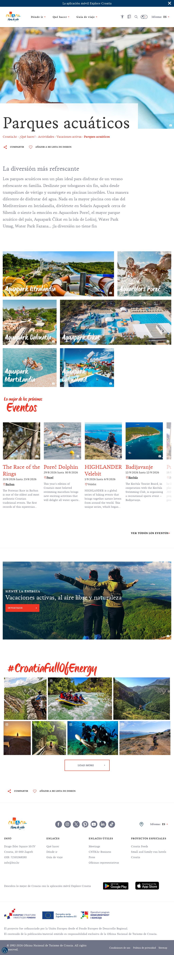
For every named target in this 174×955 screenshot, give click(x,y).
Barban (10, 484)
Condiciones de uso (119, 947)
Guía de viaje (54, 857)
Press (92, 857)
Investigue (15, 608)
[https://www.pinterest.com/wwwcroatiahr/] (85, 824)
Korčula (133, 477)
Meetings (94, 846)
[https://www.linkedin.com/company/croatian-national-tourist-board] (102, 824)
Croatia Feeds (139, 846)
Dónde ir (51, 852)
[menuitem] (115, 886)
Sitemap (163, 947)
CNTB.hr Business (100, 852)
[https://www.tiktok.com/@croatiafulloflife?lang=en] (111, 824)
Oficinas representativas (104, 862)
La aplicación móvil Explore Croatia (87, 3)
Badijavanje (139, 467)
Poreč (50, 477)
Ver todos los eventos (150, 533)
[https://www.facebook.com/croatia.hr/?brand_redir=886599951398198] (58, 824)
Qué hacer (52, 846)
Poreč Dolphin (61, 467)
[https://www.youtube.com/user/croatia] (94, 824)
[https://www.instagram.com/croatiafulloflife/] (67, 824)
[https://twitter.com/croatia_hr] (76, 824)
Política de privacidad (144, 947)
